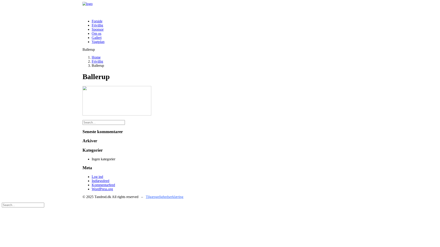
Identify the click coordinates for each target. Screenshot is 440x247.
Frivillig (97, 25)
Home (96, 57)
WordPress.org (102, 189)
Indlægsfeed (100, 181)
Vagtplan (98, 42)
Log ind (97, 177)
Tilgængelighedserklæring (164, 197)
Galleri (97, 38)
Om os (96, 33)
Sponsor (98, 29)
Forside (97, 21)
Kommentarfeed (103, 185)
